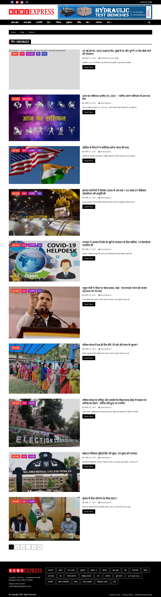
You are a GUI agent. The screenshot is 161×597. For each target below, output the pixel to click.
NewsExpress (105, 103)
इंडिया (60, 570)
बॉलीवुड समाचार (86, 576)
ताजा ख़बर (27, 22)
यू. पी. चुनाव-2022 (134, 576)
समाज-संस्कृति (27, 99)
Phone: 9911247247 (17, 584)
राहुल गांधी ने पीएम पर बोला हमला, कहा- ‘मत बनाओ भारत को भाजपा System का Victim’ (114, 289)
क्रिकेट (15, 54)
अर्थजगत (50, 570)
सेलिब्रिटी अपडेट (102, 582)
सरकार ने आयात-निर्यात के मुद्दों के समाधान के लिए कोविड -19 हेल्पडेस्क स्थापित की (116, 244)
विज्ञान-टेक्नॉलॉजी (63, 582)
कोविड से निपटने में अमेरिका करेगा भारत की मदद (105, 147)
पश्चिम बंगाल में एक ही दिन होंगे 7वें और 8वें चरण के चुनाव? (110, 344)
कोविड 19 (94, 570)
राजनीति (39, 22)
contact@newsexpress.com (20, 586)
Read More (88, 67)
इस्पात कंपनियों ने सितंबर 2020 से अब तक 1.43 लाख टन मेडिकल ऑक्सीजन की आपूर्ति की (114, 192)
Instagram (22, 2)
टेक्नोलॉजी (135, 570)
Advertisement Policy (143, 594)
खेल (87, 22)
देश (48, 22)
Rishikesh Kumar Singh (109, 58)
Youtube (17, 2)
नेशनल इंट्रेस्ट (71, 576)
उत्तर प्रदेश (71, 570)
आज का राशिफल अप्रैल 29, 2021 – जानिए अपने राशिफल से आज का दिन (116, 97)
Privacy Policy (127, 594)
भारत (44, 54)
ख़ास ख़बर (15, 22)
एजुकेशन (69, 22)
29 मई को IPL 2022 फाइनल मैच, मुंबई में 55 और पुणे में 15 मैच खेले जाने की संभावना (116, 52)
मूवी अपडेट (119, 576)
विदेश (79, 22)
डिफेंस (58, 22)
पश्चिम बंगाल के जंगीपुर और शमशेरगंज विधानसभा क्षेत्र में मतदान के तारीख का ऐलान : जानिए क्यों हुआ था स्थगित (114, 402)
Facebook (12, 2)
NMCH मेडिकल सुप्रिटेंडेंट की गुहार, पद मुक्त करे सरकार (109, 453)
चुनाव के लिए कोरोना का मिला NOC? (99, 498)
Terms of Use (114, 594)
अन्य (108, 22)
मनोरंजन (99, 22)
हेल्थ (39, 150)
